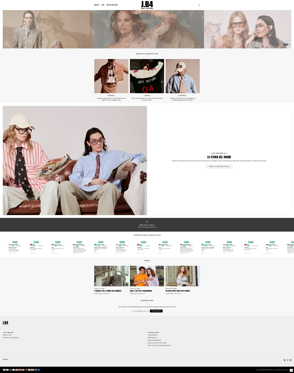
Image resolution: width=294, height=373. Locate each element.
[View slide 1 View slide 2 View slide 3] (147, 29)
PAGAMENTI (153, 335)
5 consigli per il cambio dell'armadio (107, 291)
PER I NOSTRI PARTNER (157, 343)
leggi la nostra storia (219, 166)
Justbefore (263, 370)
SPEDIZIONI (152, 337)
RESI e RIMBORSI (154, 340)
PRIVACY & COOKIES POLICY (159, 345)
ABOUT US (7, 335)
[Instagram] (287, 360)
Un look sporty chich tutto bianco (178, 291)
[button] (112, 5)
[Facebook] (284, 360)
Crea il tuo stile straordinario (141, 291)
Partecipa (156, 311)
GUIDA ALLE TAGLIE (10, 337)
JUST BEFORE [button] (8, 332)
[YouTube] (290, 360)
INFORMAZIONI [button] (153, 332)
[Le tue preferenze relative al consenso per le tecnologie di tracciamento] (291, 370)
